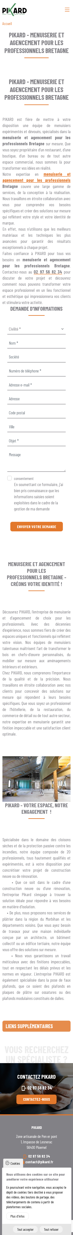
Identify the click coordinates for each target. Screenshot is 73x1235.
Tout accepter (25, 1229)
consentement (24, 478)
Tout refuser (51, 1229)
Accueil (7, 23)
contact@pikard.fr (39, 1161)
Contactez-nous (36, 1099)
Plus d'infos (18, 1216)
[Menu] (67, 9)
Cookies (15, 1163)
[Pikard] (14, 9)
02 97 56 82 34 (39, 1087)
